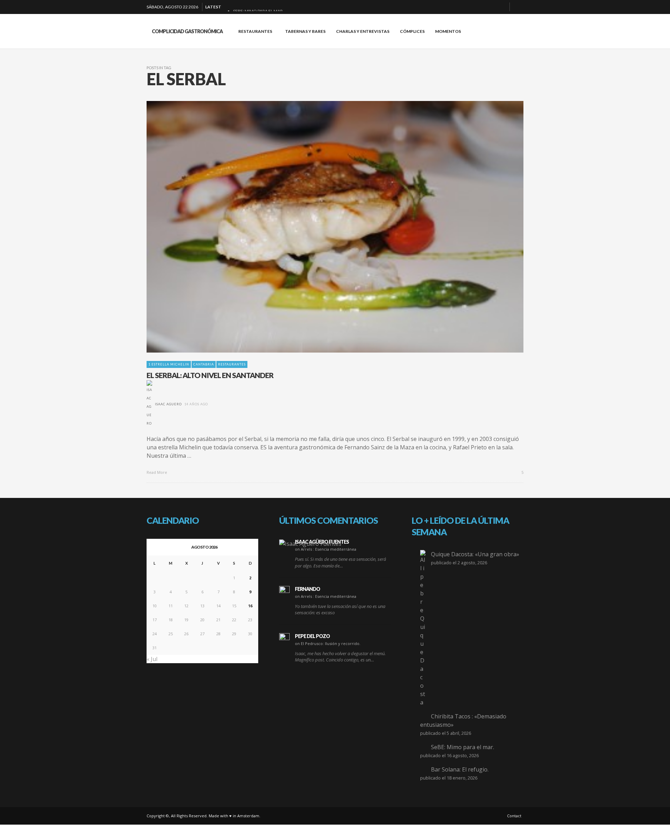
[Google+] (479, 7)
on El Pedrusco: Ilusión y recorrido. (327, 643)
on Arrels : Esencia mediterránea (325, 549)
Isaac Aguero (168, 404)
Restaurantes (232, 364)
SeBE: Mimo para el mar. (462, 747)
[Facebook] (468, 7)
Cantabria (203, 364)
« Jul (152, 659)
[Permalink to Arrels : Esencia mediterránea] (310, 543)
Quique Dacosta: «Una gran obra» (475, 554)
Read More (157, 472)
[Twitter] (501, 7)
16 (250, 605)
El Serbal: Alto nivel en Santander (210, 375)
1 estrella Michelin (168, 364)
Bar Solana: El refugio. (460, 769)
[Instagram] (490, 7)
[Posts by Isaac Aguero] (149, 404)
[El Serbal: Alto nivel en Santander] (324, 227)
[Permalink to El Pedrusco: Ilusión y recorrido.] (284, 638)
